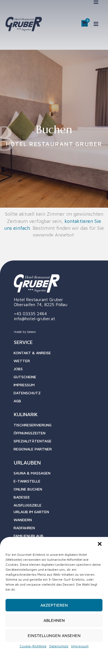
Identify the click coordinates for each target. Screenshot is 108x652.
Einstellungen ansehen (54, 635)
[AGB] (58, 402)
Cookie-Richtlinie (33, 646)
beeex (31, 331)
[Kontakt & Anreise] (58, 354)
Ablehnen (54, 620)
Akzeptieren (54, 605)
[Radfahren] (60, 529)
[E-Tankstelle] (58, 483)
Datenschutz (58, 646)
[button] (99, 544)
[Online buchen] (58, 491)
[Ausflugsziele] (58, 507)
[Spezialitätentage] (58, 443)
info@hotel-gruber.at (34, 318)
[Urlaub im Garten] (60, 513)
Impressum (80, 646)
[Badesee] (58, 499)
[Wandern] (60, 521)
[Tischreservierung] (58, 427)
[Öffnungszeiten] (58, 435)
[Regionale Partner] (58, 451)
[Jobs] (58, 370)
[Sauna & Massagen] (58, 475)
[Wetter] (58, 362)
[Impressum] (58, 386)
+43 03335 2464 (30, 313)
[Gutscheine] (58, 378)
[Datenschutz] (58, 394)
